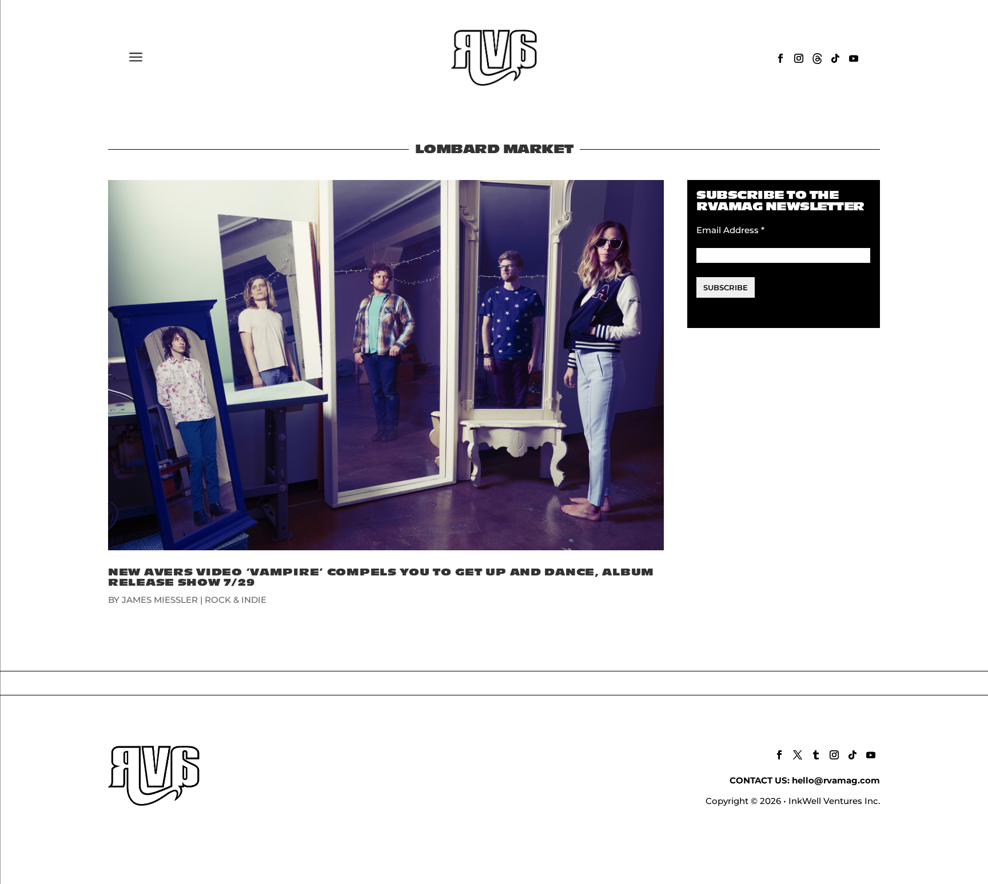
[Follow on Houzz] (817, 58)
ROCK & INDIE (235, 599)
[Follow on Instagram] (799, 58)
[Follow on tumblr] (816, 755)
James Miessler (160, 599)
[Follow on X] (797, 755)
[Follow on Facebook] (780, 58)
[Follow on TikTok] (835, 58)
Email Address (730, 230)
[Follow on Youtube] (853, 58)
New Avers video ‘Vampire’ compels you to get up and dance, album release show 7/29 (381, 577)
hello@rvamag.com (836, 780)
